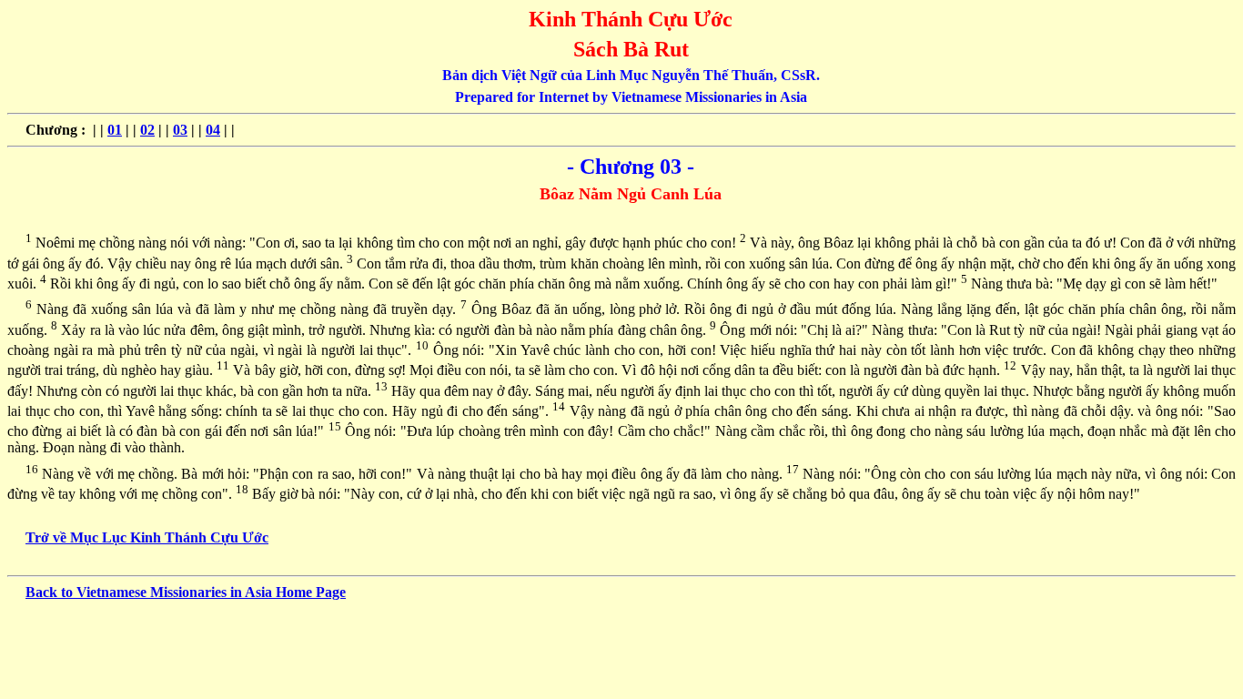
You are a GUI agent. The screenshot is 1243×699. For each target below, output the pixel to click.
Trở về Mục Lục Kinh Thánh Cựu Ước (146, 537)
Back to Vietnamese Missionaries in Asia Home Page (185, 592)
